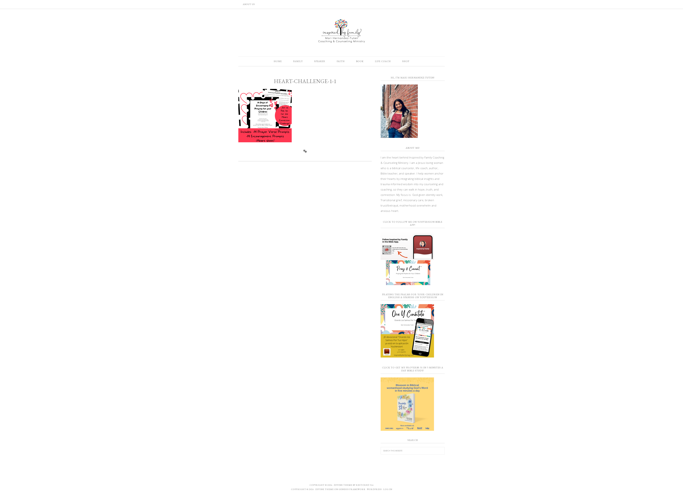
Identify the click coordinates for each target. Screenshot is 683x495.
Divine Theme (324, 489)
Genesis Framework (352, 489)
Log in (387, 489)
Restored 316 (365, 485)
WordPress (374, 489)
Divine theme (343, 485)
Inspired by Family (341, 31)
